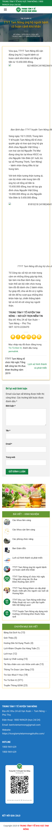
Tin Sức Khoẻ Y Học (13, 675)
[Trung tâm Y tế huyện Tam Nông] (26, 9)
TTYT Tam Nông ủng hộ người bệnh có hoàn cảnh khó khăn (29, 568)
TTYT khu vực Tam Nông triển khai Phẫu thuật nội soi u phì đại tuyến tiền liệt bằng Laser (29, 602)
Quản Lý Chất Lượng (13, 659)
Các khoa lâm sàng (21, 520)
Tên (8, 430)
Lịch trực (8, 653)
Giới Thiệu (9, 638)
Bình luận (10, 406)
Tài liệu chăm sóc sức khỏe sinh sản (21, 664)
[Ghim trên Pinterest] (33, 337)
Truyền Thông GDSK (13, 685)
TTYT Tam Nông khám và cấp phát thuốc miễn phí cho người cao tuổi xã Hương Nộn (30, 591)
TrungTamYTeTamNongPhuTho (26, 36)
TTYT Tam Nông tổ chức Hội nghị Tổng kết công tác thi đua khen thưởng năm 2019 (15, 366)
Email (9, 444)
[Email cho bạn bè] (28, 337)
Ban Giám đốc (19, 548)
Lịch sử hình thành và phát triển (27, 558)
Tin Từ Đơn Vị (26, 18)
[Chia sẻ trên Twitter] (23, 337)
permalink (13, 351)
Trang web (10, 457)
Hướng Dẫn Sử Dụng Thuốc (17, 643)
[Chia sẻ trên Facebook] (18, 337)
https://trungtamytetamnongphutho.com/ (23, 733)
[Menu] (5, 9)
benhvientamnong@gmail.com (24, 724)
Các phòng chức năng (22, 539)
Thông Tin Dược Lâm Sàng (16, 669)
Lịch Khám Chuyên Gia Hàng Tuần (20, 648)
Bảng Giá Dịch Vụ (12, 632)
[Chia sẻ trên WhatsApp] (13, 337)
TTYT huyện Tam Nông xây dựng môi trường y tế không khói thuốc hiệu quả (30, 614)
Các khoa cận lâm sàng (23, 529)
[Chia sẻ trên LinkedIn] (39, 337)
